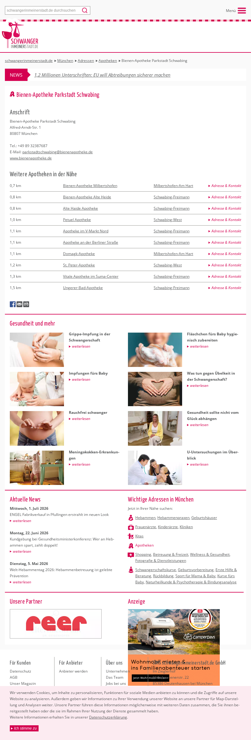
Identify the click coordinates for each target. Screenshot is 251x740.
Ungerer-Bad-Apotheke (83, 287)
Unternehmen (118, 671)
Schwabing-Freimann (171, 197)
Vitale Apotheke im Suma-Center (90, 276)
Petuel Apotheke (77, 219)
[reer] (56, 624)
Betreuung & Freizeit (170, 554)
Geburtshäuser (204, 517)
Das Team (114, 677)
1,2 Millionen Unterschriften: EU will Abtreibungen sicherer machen (102, 75)
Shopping (143, 554)
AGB (13, 677)
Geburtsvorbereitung (196, 569)
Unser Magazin (23, 683)
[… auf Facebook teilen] (13, 304)
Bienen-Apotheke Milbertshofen (90, 185)
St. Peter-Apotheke (79, 265)
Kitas (139, 536)
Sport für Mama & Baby (195, 575)
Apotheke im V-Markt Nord (85, 231)
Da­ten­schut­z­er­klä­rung (108, 717)
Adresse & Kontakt (226, 185)
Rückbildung (163, 575)
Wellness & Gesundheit (210, 554)
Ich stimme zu (25, 728)
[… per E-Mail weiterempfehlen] (20, 304)
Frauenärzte (145, 526)
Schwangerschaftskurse (155, 569)
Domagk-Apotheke (79, 253)
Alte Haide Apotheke (80, 208)
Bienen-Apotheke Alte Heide (87, 197)
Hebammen (145, 517)
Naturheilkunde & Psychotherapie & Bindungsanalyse (191, 582)
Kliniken (186, 526)
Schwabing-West (168, 219)
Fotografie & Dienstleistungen (160, 560)
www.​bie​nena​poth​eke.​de (31, 158)
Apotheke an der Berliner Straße (90, 242)
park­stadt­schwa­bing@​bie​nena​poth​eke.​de (57, 151)
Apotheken (144, 545)
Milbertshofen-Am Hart (173, 185)
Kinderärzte (168, 526)
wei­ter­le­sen (22, 520)
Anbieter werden (73, 671)
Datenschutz (20, 671)
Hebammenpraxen (173, 517)
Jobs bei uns (116, 683)
